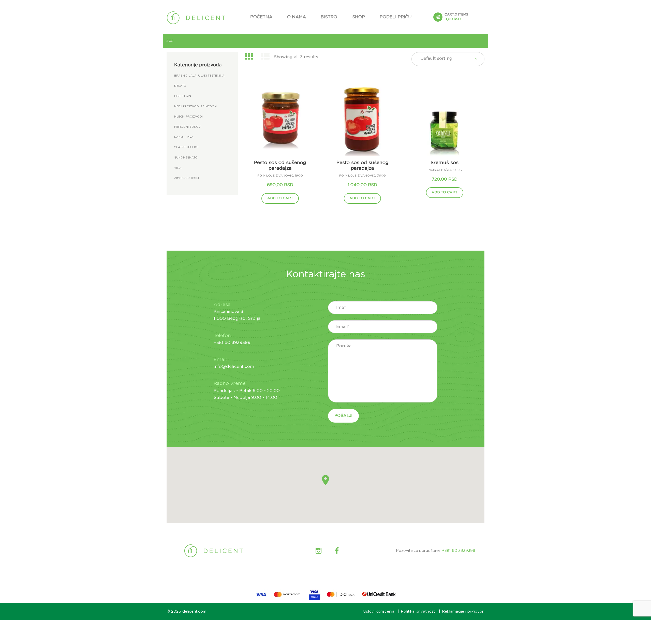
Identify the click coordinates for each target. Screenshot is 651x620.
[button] (325, 480)
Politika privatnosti (418, 611)
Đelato (180, 85)
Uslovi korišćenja (378, 611)
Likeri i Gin (182, 96)
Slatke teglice (186, 147)
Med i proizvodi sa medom (195, 106)
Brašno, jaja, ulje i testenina (199, 75)
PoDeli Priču (396, 17)
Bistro (329, 17)
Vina (178, 167)
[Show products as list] (265, 57)
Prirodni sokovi (187, 126)
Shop (358, 17)
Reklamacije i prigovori (463, 611)
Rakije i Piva (184, 137)
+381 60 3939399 (458, 551)
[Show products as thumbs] (249, 57)
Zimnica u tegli (186, 178)
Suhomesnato (186, 157)
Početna (261, 17)
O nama (296, 17)
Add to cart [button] (280, 198)
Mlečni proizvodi (188, 116)
